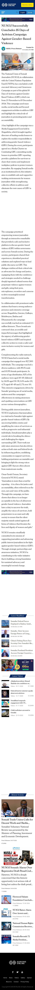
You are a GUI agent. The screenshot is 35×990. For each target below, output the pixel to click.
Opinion (29, 978)
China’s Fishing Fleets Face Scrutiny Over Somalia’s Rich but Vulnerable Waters (22, 642)
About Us (9, 982)
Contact (16, 982)
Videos (17, 978)
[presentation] (6, 61)
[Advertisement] (17, 210)
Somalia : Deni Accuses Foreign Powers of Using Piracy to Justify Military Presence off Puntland (20, 632)
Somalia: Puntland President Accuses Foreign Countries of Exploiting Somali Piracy (22, 652)
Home (5, 978)
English (23, 12)
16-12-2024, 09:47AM (28, 49)
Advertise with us (27, 5)
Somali (30, 12)
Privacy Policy (25, 982)
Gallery (23, 978)
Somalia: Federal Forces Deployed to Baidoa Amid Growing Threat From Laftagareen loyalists (21, 622)
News (11, 978)
